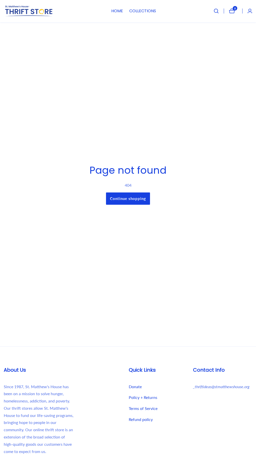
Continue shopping (128, 198)
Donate (135, 386)
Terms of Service (143, 408)
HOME (117, 11)
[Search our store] (219, 11)
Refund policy (141, 419)
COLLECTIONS (142, 11)
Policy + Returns (143, 397)
